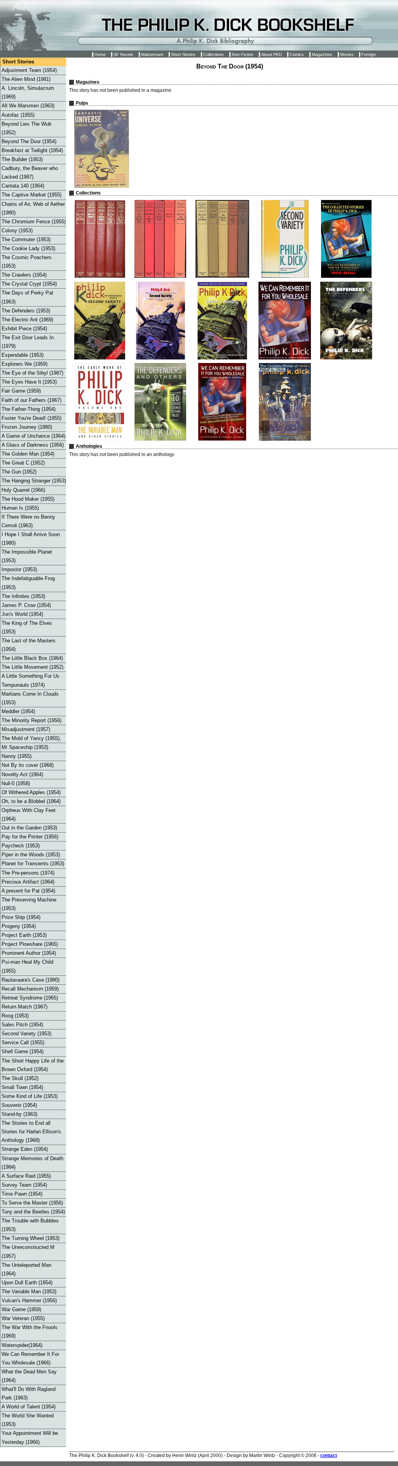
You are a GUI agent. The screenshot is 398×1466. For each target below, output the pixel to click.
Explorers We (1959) (24, 364)
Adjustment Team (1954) (29, 70)
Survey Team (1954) (24, 1185)
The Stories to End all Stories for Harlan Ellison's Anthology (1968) (31, 1131)
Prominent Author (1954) (29, 953)
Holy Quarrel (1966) (23, 490)
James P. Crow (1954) (26, 605)
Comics (297, 54)
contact (328, 1455)
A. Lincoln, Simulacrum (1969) (28, 92)
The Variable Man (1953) (29, 1291)
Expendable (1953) (23, 355)
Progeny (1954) (19, 926)
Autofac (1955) (18, 115)
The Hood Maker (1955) (28, 499)
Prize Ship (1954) (21, 917)
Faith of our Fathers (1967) (31, 400)
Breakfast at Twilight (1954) (32, 150)
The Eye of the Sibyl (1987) (32, 373)
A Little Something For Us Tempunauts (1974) (30, 680)
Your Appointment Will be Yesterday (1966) (30, 1437)
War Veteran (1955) (23, 1318)
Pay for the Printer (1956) (30, 837)
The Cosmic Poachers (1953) (27, 261)
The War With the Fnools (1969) (30, 1331)
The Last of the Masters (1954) (29, 645)
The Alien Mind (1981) (26, 79)
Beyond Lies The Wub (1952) (26, 128)
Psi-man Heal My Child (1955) (27, 966)
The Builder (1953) (22, 159)
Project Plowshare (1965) (30, 944)
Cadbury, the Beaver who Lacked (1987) (30, 172)
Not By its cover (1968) (28, 765)
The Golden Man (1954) (28, 454)
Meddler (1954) (18, 711)
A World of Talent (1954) (29, 1407)
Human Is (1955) (20, 508)
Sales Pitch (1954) (22, 1025)
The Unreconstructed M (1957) (28, 1251)
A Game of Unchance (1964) (33, 436)
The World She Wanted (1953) (28, 1420)
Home (100, 54)
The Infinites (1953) (23, 596)
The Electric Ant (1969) (27, 320)
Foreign (368, 54)
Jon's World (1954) (22, 614)
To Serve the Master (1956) (32, 1203)
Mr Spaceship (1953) (25, 747)
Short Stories (183, 54)
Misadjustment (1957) (26, 729)
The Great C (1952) (23, 463)
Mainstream (152, 54)
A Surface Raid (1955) (26, 1176)
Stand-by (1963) (19, 1114)
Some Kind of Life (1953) (30, 1096)
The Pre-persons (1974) (28, 873)
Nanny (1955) (16, 756)
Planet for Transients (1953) (33, 863)
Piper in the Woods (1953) (31, 855)
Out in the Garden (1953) (29, 828)
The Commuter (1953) (26, 239)
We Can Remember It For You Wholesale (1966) (30, 1358)
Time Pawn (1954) (22, 1194)
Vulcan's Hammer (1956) (29, 1300)
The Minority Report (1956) (31, 720)
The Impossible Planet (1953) (27, 556)
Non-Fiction (242, 54)
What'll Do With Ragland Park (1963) (29, 1393)
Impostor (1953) (19, 569)
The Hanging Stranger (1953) (34, 481)
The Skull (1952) (20, 1078)
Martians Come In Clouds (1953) (30, 698)
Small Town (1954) (22, 1087)
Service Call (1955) (23, 1042)
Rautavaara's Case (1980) (30, 980)
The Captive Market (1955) (31, 195)
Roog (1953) (15, 1016)
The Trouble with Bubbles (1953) (30, 1225)
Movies (347, 54)
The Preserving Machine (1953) (29, 904)
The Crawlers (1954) (24, 275)
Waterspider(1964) (22, 1345)
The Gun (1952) (19, 472)
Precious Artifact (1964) (28, 882)
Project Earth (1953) (24, 935)
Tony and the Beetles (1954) (33, 1212)
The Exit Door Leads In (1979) (28, 342)
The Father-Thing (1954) (29, 409)
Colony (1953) (17, 230)
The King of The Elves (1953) (27, 627)
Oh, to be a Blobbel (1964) (31, 801)
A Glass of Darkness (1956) (33, 445)
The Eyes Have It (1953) (29, 382)
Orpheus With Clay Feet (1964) (29, 814)
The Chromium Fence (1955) (34, 221)
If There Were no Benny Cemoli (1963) (28, 521)
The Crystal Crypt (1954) (29, 284)
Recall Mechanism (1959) (30, 989)
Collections (213, 54)
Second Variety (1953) (26, 1033)
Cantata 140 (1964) (23, 186)
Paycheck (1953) (21, 846)
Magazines (322, 54)
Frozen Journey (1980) (27, 427)
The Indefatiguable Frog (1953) (28, 582)
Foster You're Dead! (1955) (31, 418)
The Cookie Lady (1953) (28, 248)
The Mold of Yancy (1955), (31, 738)
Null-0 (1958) (16, 783)
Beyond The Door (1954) (29, 141)
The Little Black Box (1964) (32, 658)
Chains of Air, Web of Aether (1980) (33, 208)
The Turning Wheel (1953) (30, 1238)
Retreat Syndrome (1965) (30, 998)
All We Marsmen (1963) (28, 106)
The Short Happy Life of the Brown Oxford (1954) (33, 1065)
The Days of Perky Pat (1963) (27, 297)
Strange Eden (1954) (25, 1149)
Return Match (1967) (24, 1007)
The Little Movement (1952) (32, 667)
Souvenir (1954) (19, 1105)
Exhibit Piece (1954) (24, 328)
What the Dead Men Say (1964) (29, 1376)
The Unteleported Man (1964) (26, 1269)
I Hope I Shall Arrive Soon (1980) (31, 538)
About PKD (271, 54)
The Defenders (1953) (26, 311)
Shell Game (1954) (23, 1051)
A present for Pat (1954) (28, 891)
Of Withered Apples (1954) (31, 792)
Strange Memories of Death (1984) (32, 1163)
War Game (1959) (21, 1309)
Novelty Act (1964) (22, 774)
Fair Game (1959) (21, 391)
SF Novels (123, 54)
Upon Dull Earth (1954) (27, 1282)
